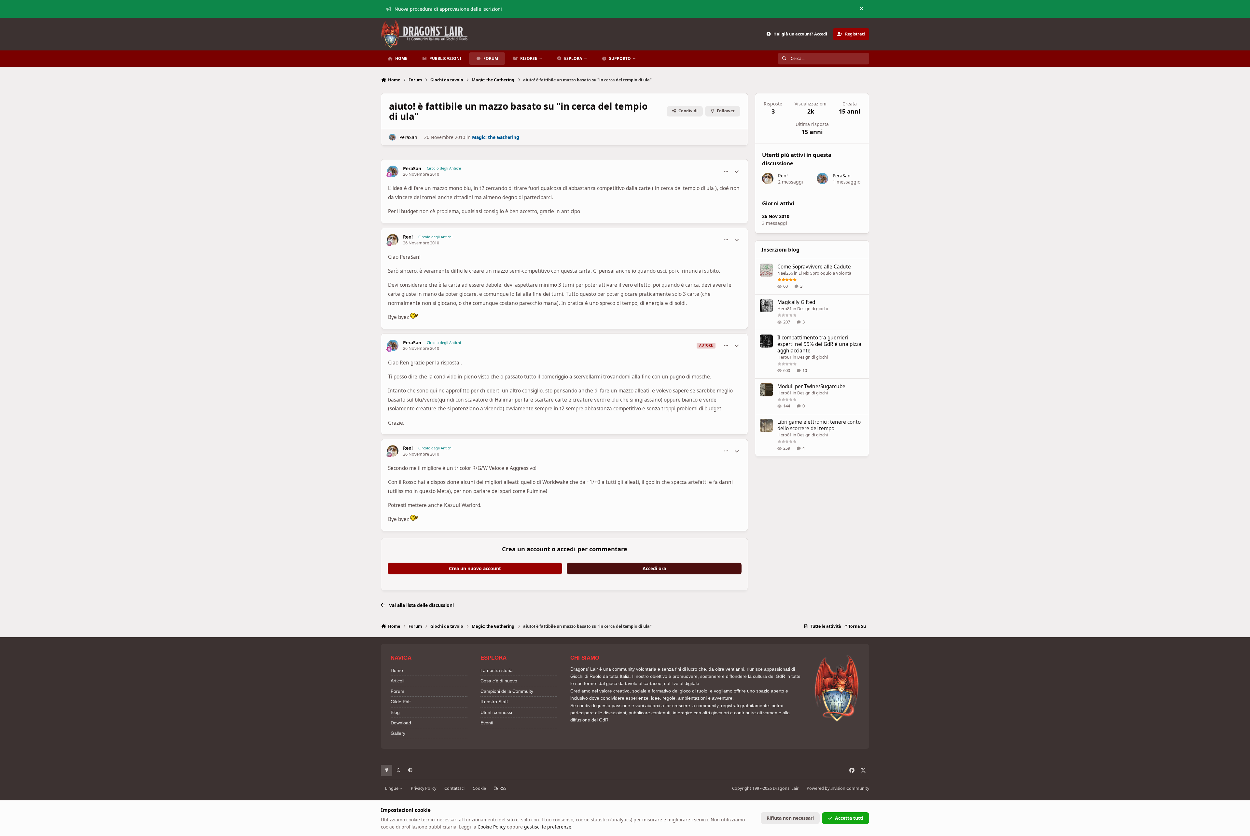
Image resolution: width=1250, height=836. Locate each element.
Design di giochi (812, 308)
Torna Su (856, 626)
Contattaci (454, 788)
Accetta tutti (849, 818)
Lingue (392, 788)
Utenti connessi (496, 712)
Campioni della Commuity (506, 691)
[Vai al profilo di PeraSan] (392, 137)
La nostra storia (496, 670)
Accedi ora (654, 568)
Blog (395, 712)
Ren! (408, 237)
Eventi (486, 722)
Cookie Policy (492, 827)
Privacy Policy (423, 788)
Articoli (397, 680)
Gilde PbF (401, 701)
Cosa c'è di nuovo (498, 680)
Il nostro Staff (494, 701)
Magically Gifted (796, 302)
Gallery (398, 733)
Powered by (838, 788)
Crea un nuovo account (475, 568)
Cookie (479, 788)
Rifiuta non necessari (790, 818)
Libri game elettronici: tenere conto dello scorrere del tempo (819, 425)
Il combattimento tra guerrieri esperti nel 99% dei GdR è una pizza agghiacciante (819, 344)
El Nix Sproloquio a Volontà (825, 273)
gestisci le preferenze (547, 827)
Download (401, 722)
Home (397, 670)
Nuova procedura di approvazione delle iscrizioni (448, 9)
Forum (397, 691)
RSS (502, 788)
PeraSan (408, 137)
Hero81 (784, 308)
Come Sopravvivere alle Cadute (814, 266)
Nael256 (785, 273)
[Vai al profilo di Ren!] (392, 239)
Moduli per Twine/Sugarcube (811, 386)
